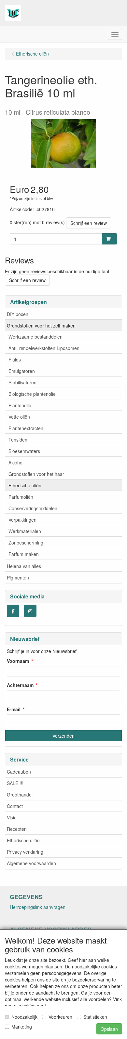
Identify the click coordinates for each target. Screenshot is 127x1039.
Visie (12, 817)
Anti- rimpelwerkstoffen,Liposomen (43, 348)
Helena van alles (24, 566)
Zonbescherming (25, 542)
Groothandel (20, 794)
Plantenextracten (25, 428)
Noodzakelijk (24, 1017)
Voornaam (18, 661)
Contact (15, 806)
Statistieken (95, 1017)
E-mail (14, 709)
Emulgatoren (21, 371)
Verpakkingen (22, 519)
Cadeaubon (19, 771)
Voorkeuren (60, 1017)
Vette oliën (19, 416)
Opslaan (109, 1029)
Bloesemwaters (24, 451)
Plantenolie (19, 405)
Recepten (17, 829)
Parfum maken (23, 554)
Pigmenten (18, 577)
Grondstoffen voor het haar (36, 474)
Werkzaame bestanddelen (35, 336)
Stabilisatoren (22, 382)
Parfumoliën (20, 497)
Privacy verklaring (25, 851)
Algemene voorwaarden (31, 863)
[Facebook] (13, 611)
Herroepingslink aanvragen (37, 907)
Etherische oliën (24, 485)
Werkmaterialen (24, 531)
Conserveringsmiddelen (32, 508)
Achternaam (20, 685)
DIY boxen (17, 314)
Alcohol (15, 462)
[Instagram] (30, 611)
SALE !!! (15, 783)
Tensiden (17, 439)
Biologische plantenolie (32, 394)
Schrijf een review (88, 223)
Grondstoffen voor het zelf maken (41, 325)
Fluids (14, 359)
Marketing (21, 1026)
